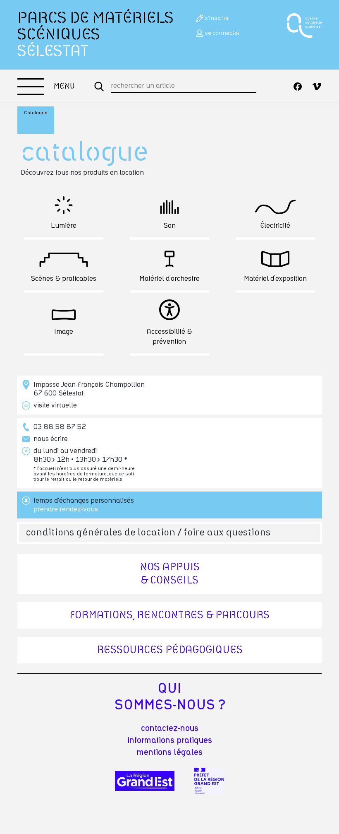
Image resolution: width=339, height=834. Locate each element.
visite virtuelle (55, 405)
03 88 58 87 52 (59, 427)
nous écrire (50, 439)
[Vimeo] (317, 87)
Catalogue (36, 112)
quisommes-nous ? (169, 697)
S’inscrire (217, 18)
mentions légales (170, 752)
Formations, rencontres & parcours (170, 615)
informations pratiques (169, 740)
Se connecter (222, 33)
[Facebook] (298, 86)
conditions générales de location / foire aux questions (148, 533)
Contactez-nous (169, 728)
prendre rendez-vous (65, 509)
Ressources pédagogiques (170, 650)
